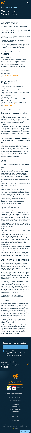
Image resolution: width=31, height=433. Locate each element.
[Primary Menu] (28, 3)
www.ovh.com (8, 105)
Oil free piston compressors (15, 394)
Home (2, 7)
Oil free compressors (15, 399)
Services (15, 412)
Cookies (26, 426)
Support (26, 431)
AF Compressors (3, 3)
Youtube (18, 420)
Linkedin (15, 420)
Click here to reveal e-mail (11, 75)
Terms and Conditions (9, 426)
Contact (15, 418)
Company (15, 404)
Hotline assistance (17, 382)
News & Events (15, 416)
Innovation (15, 407)
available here (17, 355)
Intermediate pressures (15, 402)
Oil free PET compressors (15, 396)
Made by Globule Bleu (15, 428)
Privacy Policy (19, 426)
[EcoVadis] (20, 388)
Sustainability (15, 409)
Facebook (12, 420)
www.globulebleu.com (10, 77)
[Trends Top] (14, 388)
